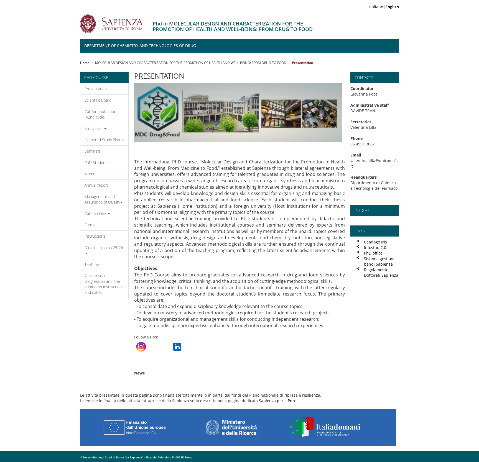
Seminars (93, 151)
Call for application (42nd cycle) (100, 114)
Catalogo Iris (375, 242)
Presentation (96, 88)
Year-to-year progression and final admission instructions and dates (104, 284)
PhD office (373, 253)
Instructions (95, 236)
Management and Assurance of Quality (102, 199)
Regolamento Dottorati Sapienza (381, 272)
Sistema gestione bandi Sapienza (380, 261)
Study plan (94, 128)
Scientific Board (98, 100)
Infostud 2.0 (375, 247)
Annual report (96, 185)
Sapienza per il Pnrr (277, 400)
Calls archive (96, 213)
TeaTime (92, 264)
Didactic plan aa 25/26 (104, 247)
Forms (90, 224)
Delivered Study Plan (103, 139)
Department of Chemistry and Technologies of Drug (140, 45)
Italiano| (384, 6)
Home (85, 62)
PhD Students (97, 162)
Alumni (90, 173)
